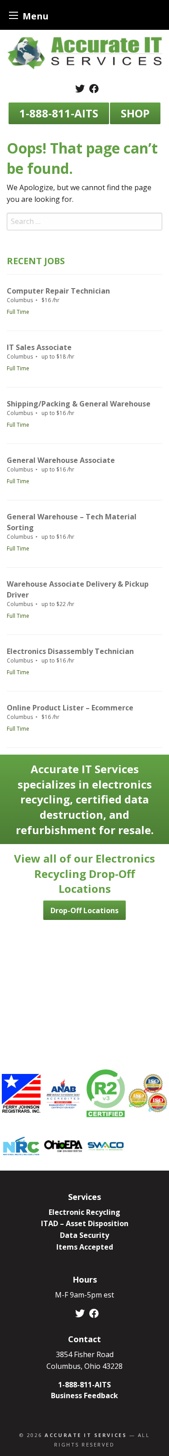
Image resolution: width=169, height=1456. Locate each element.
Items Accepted (84, 1247)
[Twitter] (80, 88)
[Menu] (13, 15)
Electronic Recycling (84, 1212)
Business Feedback (84, 1395)
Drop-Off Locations (84, 910)
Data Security (84, 1235)
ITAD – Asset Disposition (84, 1223)
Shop (135, 113)
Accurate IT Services (86, 1435)
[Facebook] (94, 88)
